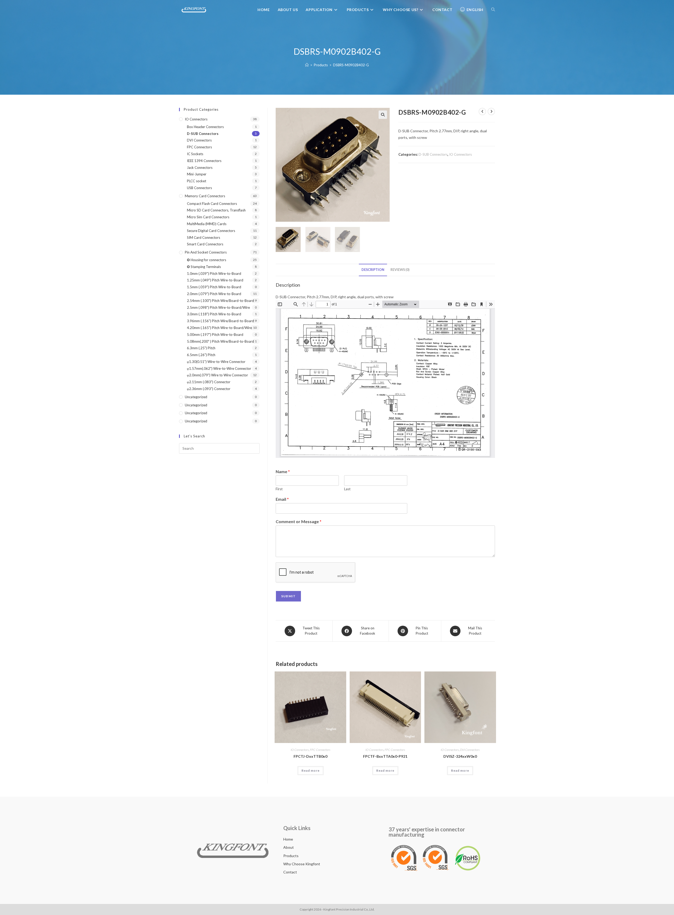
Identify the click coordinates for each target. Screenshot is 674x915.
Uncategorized (196, 397)
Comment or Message (298, 521)
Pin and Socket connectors (206, 252)
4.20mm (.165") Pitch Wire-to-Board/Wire (219, 328)
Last (347, 489)
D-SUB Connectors (433, 154)
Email (282, 499)
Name (283, 471)
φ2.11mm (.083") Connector (208, 382)
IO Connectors (460, 154)
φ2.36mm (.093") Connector (208, 389)
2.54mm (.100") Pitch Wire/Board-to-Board (220, 301)
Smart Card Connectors (205, 244)
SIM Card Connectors (203, 237)
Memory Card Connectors (205, 196)
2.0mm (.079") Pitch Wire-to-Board (214, 294)
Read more (310, 770)
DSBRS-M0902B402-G (351, 65)
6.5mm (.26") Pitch (201, 355)
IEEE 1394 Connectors (204, 161)
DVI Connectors (470, 750)
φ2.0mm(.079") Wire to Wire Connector (217, 375)
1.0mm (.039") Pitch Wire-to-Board (214, 273)
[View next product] (491, 111)
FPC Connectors (320, 750)
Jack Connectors (199, 167)
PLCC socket (196, 181)
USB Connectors (199, 188)
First (279, 489)
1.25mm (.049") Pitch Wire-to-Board (215, 280)
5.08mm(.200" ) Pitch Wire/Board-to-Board (220, 341)
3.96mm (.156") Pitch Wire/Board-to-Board (220, 321)
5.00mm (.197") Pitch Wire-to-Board (215, 334)
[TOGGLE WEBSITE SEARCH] (493, 9)
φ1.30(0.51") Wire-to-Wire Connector (216, 362)
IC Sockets (195, 154)
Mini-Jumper (196, 174)
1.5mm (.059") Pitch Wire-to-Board (214, 287)
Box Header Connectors (205, 127)
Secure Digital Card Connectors (211, 231)
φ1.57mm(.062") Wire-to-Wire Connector (219, 368)
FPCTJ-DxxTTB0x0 (310, 756)
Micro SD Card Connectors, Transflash (216, 210)
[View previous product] (482, 111)
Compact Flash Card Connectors (212, 203)
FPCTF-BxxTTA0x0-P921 (385, 756)
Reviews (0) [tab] (399, 270)
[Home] (307, 65)
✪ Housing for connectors (206, 260)
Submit (288, 596)
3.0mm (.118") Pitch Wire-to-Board (214, 314)
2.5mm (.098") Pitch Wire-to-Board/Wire (218, 307)
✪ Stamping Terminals (204, 267)
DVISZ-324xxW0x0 (460, 756)
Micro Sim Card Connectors (208, 217)
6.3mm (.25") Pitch (201, 348)
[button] (383, 114)
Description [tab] (372, 270)
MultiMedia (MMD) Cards (206, 224)
